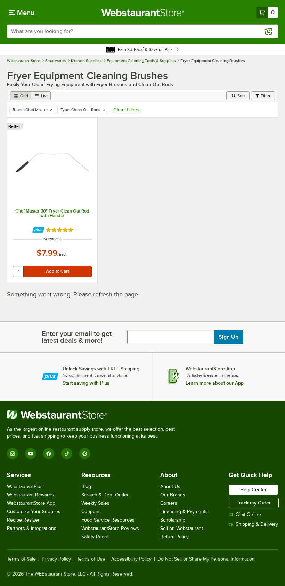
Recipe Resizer (23, 520)
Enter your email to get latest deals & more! (77, 337)
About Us (170, 486)
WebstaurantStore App (31, 503)
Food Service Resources (108, 520)
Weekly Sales (95, 503)
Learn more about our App (215, 383)
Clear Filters (126, 110)
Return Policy (174, 536)
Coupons (91, 511)
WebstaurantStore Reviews (110, 528)
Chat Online (248, 514)
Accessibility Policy (131, 559)
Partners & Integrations (31, 528)
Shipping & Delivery (257, 524)
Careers (168, 503)
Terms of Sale (21, 559)
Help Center (253, 489)
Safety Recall (95, 536)
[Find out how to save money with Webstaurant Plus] (38, 230)
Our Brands (172, 495)
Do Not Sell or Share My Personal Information (206, 559)
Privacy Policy (56, 559)
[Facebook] (48, 453)
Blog (86, 486)
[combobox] (142, 31)
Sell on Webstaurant (181, 528)
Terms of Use (91, 559)
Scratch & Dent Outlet (104, 495)
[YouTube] (30, 453)
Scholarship (172, 520)
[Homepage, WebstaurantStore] (142, 12)
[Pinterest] (84, 453)
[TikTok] (66, 453)
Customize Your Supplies (33, 511)
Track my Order (254, 503)
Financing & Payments (184, 511)
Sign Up (228, 337)
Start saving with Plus (86, 383)
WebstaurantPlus (25, 486)
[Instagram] (12, 453)
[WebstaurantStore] (94, 414)
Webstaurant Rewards (30, 495)
